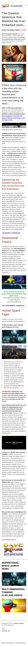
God (9, 630)
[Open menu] (27, 5)
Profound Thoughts (19, 623)
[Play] (14, 282)
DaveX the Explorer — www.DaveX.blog (13, 643)
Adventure (4, 630)
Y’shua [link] (16, 300)
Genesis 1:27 (17, 413)
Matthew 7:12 (6, 433)
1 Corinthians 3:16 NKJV (14, 302)
